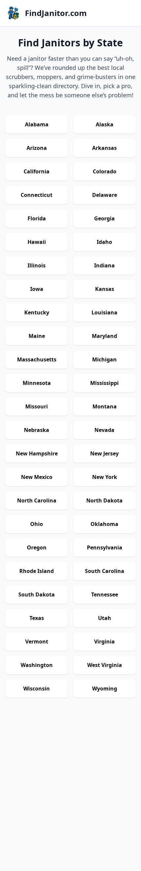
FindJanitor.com (56, 13)
